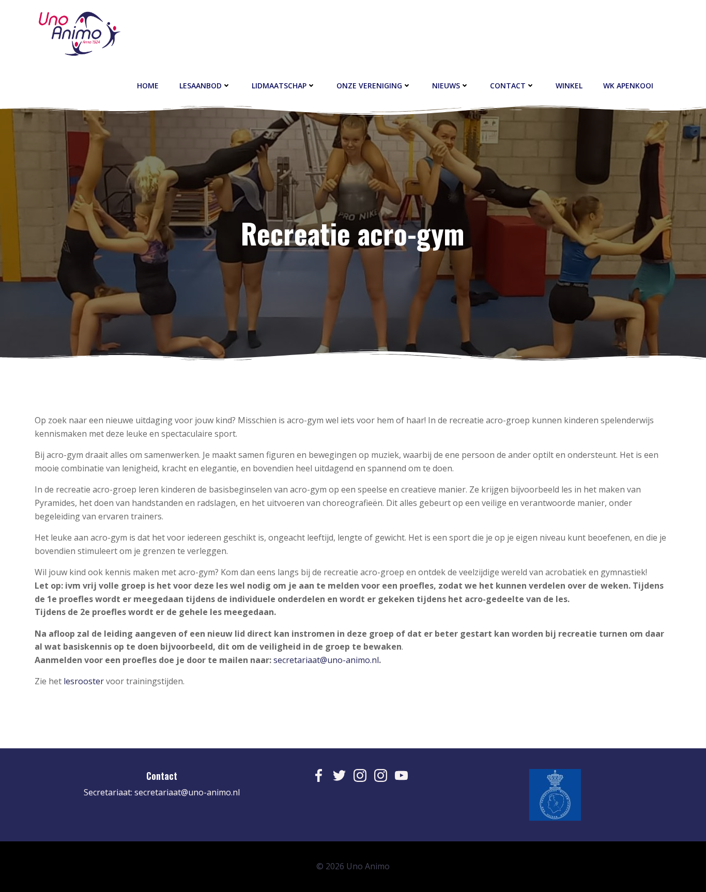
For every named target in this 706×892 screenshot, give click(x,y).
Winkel (569, 85)
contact (508, 85)
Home (148, 85)
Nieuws (446, 85)
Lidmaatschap (279, 85)
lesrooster (85, 681)
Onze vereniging (369, 85)
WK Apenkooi (628, 85)
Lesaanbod (200, 85)
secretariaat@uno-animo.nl (326, 660)
